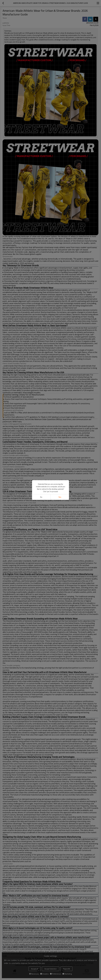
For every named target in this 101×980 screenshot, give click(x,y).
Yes (59, 497)
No (41, 497)
